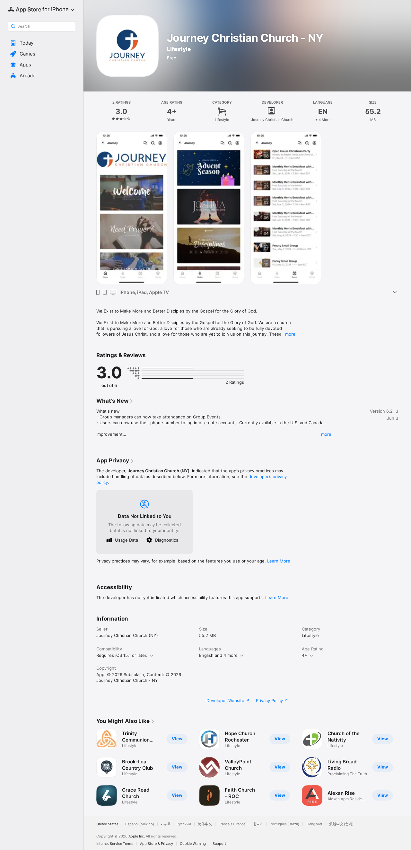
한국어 (258, 824)
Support (219, 844)
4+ (304, 655)
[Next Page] (404, 767)
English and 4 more (218, 655)
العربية (165, 824)
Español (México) (139, 824)
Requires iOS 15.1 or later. (121, 655)
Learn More (278, 560)
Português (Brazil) (284, 824)
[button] (41, 43)
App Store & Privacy (156, 844)
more (290, 334)
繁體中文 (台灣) (341, 824)
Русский (184, 824)
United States (107, 824)
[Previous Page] (89, 767)
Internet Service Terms (114, 844)
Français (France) (233, 824)
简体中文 (205, 824)
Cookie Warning (193, 844)
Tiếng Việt (314, 824)
